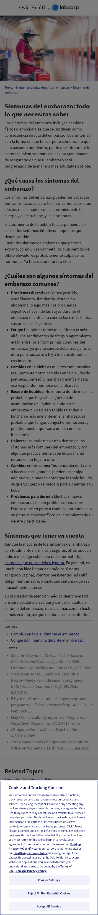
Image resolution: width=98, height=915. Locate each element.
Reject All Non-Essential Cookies (49, 893)
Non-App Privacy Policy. (31, 871)
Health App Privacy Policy (31, 853)
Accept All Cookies (49, 906)
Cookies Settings (49, 880)
